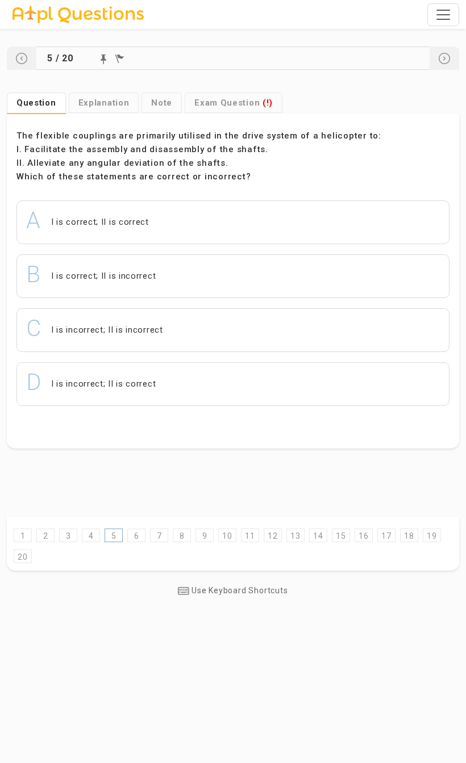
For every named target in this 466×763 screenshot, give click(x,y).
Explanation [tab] (104, 103)
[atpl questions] (78, 14)
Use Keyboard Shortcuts (238, 590)
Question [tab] (36, 103)
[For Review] (119, 58)
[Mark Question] (103, 59)
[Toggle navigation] (443, 14)
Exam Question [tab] (233, 103)
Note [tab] (161, 103)
